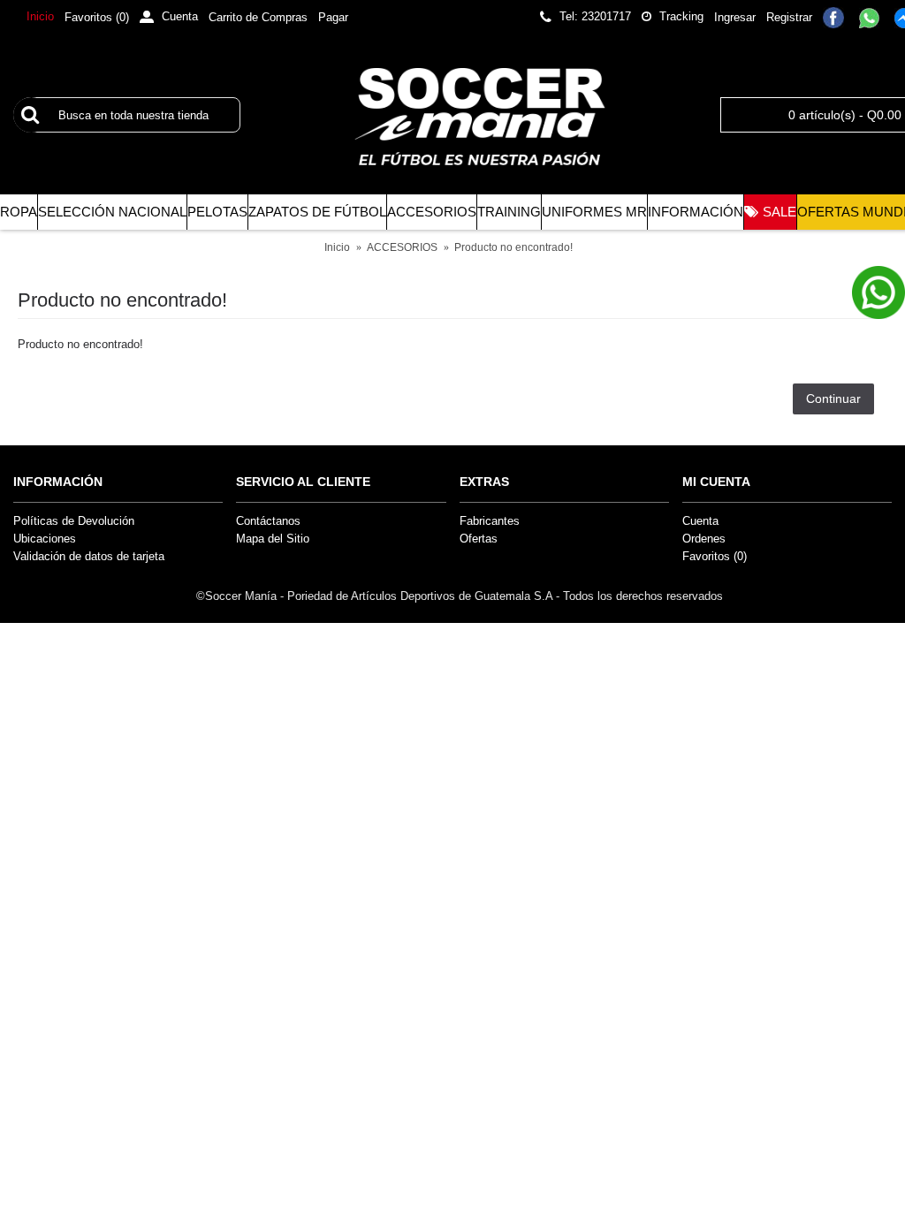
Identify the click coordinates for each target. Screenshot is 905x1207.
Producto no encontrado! (513, 247)
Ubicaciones (44, 538)
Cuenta (700, 521)
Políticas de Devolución (73, 521)
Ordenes (704, 538)
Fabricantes (490, 521)
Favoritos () (714, 556)
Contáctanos (268, 521)
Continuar (833, 398)
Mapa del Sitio (272, 538)
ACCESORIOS (402, 247)
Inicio (337, 247)
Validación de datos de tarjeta (88, 556)
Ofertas (479, 538)
